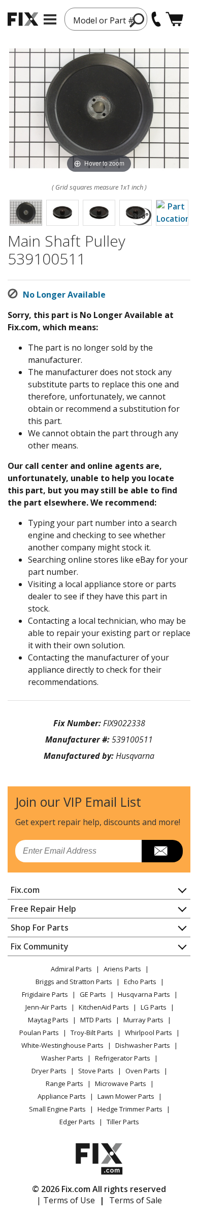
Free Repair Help (43, 908)
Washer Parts (62, 1058)
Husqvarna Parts (144, 994)
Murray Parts (143, 1019)
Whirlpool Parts (148, 1032)
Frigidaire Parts (45, 994)
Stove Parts (96, 1070)
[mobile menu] (50, 19)
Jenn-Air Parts (46, 1007)
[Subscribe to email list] (162, 851)
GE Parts (93, 994)
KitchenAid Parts (104, 1007)
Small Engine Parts (57, 1109)
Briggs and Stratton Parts (74, 981)
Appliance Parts (62, 1096)
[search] (137, 20)
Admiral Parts (71, 968)
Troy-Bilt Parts (92, 1032)
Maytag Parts (48, 1019)
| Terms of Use (66, 1200)
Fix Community (40, 946)
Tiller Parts (123, 1121)
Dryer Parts (49, 1070)
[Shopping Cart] (174, 19)
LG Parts (154, 1007)
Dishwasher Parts (142, 1045)
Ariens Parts (122, 968)
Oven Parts (142, 1070)
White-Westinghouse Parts (62, 1045)
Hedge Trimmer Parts (129, 1109)
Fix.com (25, 889)
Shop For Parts (40, 927)
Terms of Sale (135, 1200)
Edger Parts (77, 1121)
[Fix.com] (23, 19)
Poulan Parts (39, 1032)
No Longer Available (64, 294)
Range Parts (64, 1083)
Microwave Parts (120, 1083)
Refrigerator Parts (122, 1058)
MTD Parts (96, 1019)
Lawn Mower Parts (125, 1096)
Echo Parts (140, 981)
